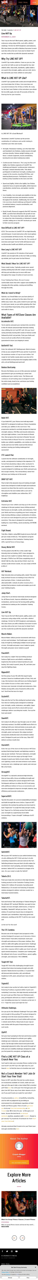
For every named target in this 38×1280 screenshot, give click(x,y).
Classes (10, 30)
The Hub (3, 30)
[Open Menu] (10, 2)
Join (34, 2)
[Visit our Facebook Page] (2, 1251)
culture (16, 1098)
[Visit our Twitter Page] (7, 1251)
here (7, 1068)
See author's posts (19, 1162)
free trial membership (17, 1108)
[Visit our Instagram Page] (12, 1251)
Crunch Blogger (19, 1154)
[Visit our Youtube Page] (16, 1251)
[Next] (22, 1237)
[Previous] (14, 1237)
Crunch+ (26, 1116)
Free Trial (23, 2)
